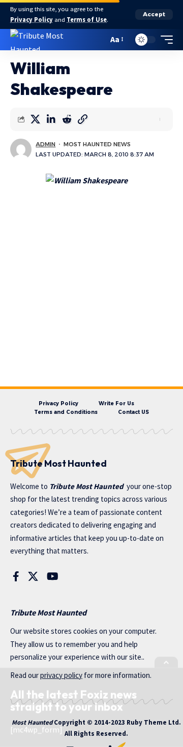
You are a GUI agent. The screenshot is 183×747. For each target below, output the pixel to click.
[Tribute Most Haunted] (50, 39)
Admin (45, 144)
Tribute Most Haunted (86, 486)
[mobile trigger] (164, 40)
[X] (33, 576)
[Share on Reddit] (66, 119)
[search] (97, 39)
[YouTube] (52, 576)
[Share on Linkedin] (51, 119)
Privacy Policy (31, 19)
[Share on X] (35, 119)
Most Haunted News (97, 144)
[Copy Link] (82, 119)
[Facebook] (16, 576)
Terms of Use (87, 19)
